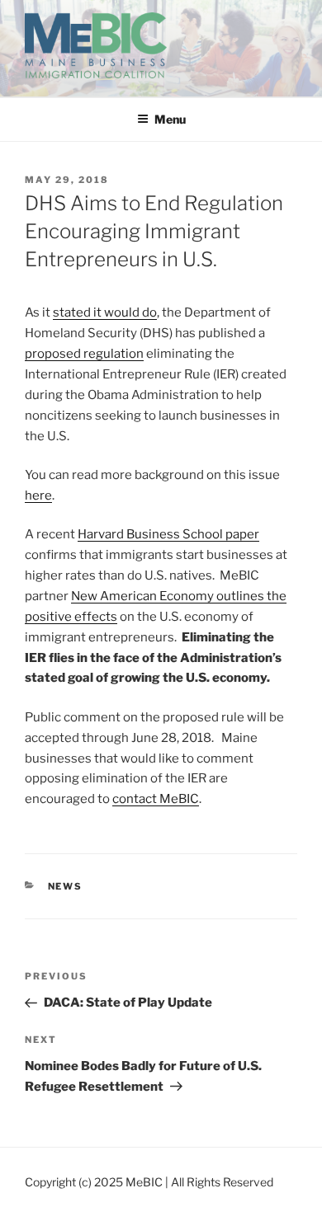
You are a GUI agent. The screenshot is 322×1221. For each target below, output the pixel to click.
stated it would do (105, 312)
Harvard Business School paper (168, 534)
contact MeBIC (155, 798)
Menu (170, 119)
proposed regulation (84, 353)
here (38, 495)
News (65, 886)
